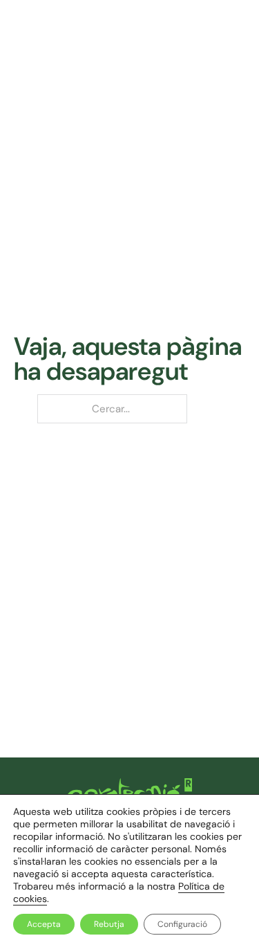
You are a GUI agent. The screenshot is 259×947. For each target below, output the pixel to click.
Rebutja (109, 924)
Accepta (44, 924)
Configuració (182, 924)
